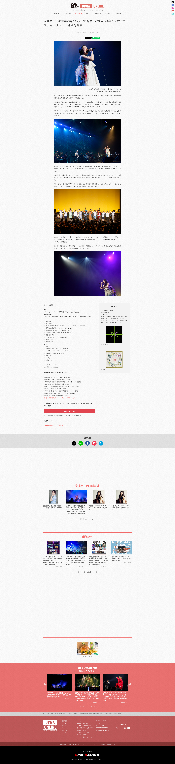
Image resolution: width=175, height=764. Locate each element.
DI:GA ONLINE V (101, 721)
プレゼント (108, 13)
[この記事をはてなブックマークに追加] (101, 444)
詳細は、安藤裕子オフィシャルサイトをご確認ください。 (60, 398)
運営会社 (77, 744)
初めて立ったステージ (84, 730)
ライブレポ (78, 13)
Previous (45, 684)
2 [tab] (83, 707)
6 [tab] (94, 707)
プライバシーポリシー (90, 744)
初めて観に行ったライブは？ (86, 728)
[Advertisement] (87, 464)
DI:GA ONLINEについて (64, 744)
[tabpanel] (60, 688)
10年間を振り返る (82, 723)
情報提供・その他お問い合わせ (108, 744)
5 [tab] (92, 707)
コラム (88, 13)
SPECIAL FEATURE (102, 730)
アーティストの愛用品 (84, 725)
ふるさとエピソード (83, 732)
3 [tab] (86, 707)
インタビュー (67, 13)
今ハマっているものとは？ (85, 737)
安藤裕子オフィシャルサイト (56, 426)
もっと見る (87, 572)
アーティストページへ (87, 519)
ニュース (118, 13)
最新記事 (57, 13)
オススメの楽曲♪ (82, 734)
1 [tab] (81, 707)
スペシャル (98, 13)
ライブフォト (100, 725)
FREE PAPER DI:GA (102, 728)
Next (130, 684)
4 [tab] (89, 707)
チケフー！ (99, 723)
